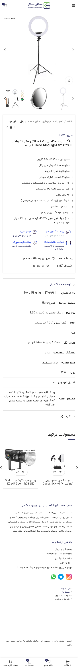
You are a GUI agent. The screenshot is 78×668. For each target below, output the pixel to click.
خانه (69, 122)
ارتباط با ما (65, 588)
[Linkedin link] (38, 266)
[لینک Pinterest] (43, 266)
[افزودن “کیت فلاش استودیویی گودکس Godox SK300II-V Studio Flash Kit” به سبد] (61, 472)
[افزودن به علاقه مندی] (54, 472)
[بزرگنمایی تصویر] (69, 80)
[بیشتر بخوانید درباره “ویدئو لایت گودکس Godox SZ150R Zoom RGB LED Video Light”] (23, 472)
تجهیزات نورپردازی (52, 122)
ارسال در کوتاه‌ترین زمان (22, 235)
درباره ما (66, 592)
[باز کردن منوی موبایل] (73, 5)
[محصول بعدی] (7, 127)
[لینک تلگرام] (34, 266)
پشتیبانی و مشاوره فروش (21, 246)
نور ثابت (32, 122)
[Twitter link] (47, 266)
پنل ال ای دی (16, 122)
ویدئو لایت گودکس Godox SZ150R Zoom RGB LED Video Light (20, 484)
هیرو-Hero (66, 135)
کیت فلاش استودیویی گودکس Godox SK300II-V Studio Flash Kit (58, 484)
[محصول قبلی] (14, 127)
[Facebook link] (52, 266)
